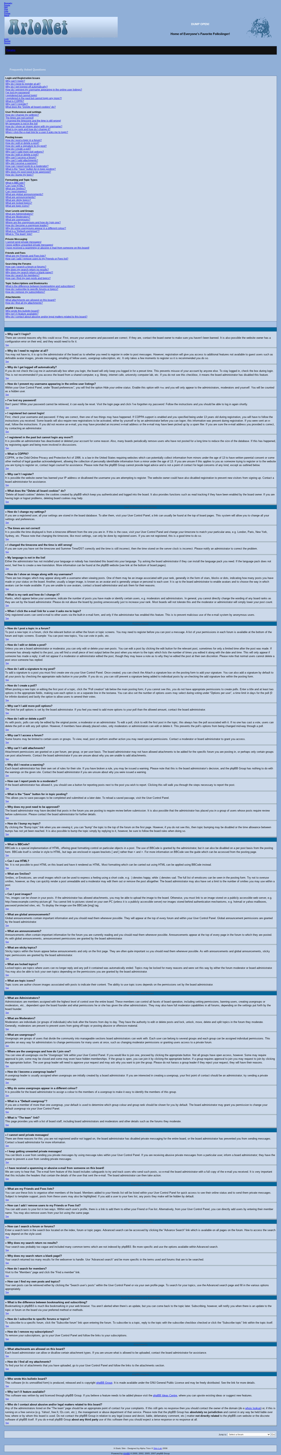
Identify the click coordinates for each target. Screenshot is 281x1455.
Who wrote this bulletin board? (22, 311)
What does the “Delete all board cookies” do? (30, 107)
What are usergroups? (17, 219)
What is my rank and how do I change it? (27, 129)
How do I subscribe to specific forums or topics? (31, 289)
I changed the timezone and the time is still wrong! (33, 120)
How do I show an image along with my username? (33, 126)
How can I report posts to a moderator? (27, 166)
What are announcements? (20, 197)
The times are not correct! (19, 117)
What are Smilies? (15, 188)
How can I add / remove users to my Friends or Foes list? (36, 258)
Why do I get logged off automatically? (26, 86)
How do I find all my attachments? (24, 302)
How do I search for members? (22, 275)
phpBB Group (104, 1382)
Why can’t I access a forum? (20, 157)
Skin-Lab (157, 1448)
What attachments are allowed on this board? (30, 300)
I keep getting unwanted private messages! (29, 244)
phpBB (126, 1453)
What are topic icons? (17, 205)
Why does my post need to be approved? (28, 171)
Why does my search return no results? (27, 269)
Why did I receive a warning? (21, 163)
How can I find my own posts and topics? (28, 278)
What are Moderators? (17, 216)
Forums (7, 5)
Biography (8, 3)
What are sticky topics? (18, 200)
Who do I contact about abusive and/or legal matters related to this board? (46, 316)
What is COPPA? (14, 101)
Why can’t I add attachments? (21, 160)
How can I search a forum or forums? (25, 266)
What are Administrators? (19, 213)
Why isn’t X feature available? (21, 313)
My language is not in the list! (21, 123)
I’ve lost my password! (17, 92)
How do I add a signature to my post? (26, 146)
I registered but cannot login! (21, 95)
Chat (6, 9)
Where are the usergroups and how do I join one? (33, 222)
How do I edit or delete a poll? (22, 154)
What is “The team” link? (18, 234)
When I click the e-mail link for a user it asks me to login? (36, 132)
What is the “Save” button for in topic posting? (30, 169)
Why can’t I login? (15, 81)
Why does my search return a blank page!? (29, 272)
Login (6, 39)
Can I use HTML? (15, 185)
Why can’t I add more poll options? (24, 151)
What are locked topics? (18, 203)
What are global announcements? (24, 194)
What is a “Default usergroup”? (22, 231)
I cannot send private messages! (23, 242)
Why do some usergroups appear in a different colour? (35, 228)
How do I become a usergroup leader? (26, 225)
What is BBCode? (15, 182)
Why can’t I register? (16, 104)
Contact (7, 13)
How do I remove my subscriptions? (25, 292)
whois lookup (253, 1408)
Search (6, 15)
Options (7, 43)
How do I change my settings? (22, 115)
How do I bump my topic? (19, 174)
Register (7, 41)
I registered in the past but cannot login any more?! (33, 98)
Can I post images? (16, 191)
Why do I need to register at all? (23, 83)
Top (7, 345)
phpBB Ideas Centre (165, 1395)
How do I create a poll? (18, 148)
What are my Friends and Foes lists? (25, 255)
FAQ (6, 7)
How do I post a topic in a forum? (23, 140)
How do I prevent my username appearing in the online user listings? (43, 89)
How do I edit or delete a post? (22, 143)
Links (6, 11)
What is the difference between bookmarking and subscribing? (40, 286)
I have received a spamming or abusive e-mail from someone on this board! (47, 247)
